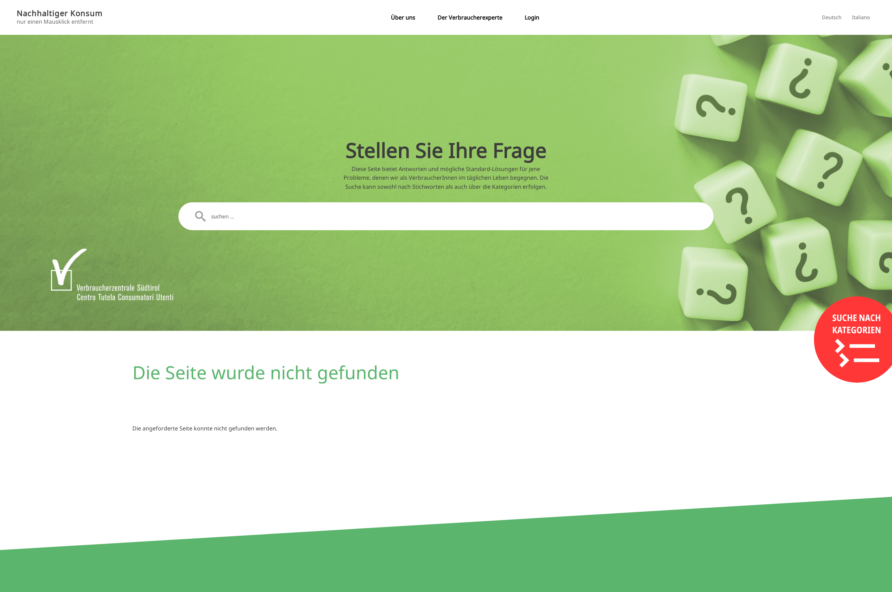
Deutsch (831, 17)
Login (532, 17)
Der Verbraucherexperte (470, 17)
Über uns (403, 17)
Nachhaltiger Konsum (60, 13)
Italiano (861, 17)
